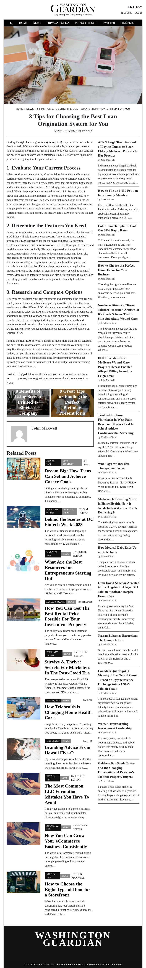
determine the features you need (45, 374)
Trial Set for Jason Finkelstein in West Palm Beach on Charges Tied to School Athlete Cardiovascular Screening (116, 424)
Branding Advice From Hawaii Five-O (67, 750)
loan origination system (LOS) (43, 142)
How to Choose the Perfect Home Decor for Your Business (116, 270)
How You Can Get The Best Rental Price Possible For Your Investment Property (67, 616)
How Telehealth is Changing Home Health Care (68, 712)
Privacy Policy (58, 22)
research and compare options (71, 378)
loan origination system (41, 378)
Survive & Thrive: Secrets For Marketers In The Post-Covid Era (67, 667)
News (37, 22)
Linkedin (127, 22)
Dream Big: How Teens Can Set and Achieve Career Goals (68, 476)
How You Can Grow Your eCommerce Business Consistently (66, 841)
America (69, 509)
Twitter (108, 22)
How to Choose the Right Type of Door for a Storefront (67, 889)
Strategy (68, 464)
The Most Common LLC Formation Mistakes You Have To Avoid (67, 794)
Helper (87, 601)
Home (23, 22)
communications (45, 245)
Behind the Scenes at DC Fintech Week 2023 (69, 522)
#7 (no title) (84, 22)
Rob (86, 464)
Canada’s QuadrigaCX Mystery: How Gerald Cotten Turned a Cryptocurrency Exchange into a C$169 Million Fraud (118, 679)
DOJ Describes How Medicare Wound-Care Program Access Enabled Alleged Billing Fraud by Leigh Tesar (115, 367)
